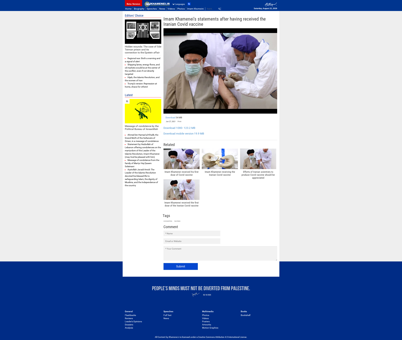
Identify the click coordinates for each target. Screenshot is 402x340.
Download (174, 117)
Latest (129, 95)
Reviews (129, 318)
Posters (206, 321)
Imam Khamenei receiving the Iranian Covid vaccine (220, 173)
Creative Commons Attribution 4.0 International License (222, 337)
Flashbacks (130, 315)
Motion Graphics (210, 327)
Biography (139, 8)
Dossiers (129, 324)
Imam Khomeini (195, 8)
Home (128, 8)
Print (179, 122)
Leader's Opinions (133, 321)
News (162, 8)
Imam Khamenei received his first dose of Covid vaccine (181, 173)
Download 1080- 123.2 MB (179, 127)
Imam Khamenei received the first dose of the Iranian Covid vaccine (181, 204)
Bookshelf (245, 315)
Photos (181, 8)
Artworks (206, 324)
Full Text (167, 315)
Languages (180, 4)
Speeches (152, 8)
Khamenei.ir (157, 4)
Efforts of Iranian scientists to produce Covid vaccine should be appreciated (258, 174)
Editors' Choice (134, 15)
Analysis (129, 327)
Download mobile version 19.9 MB (183, 133)
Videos (171, 8)
